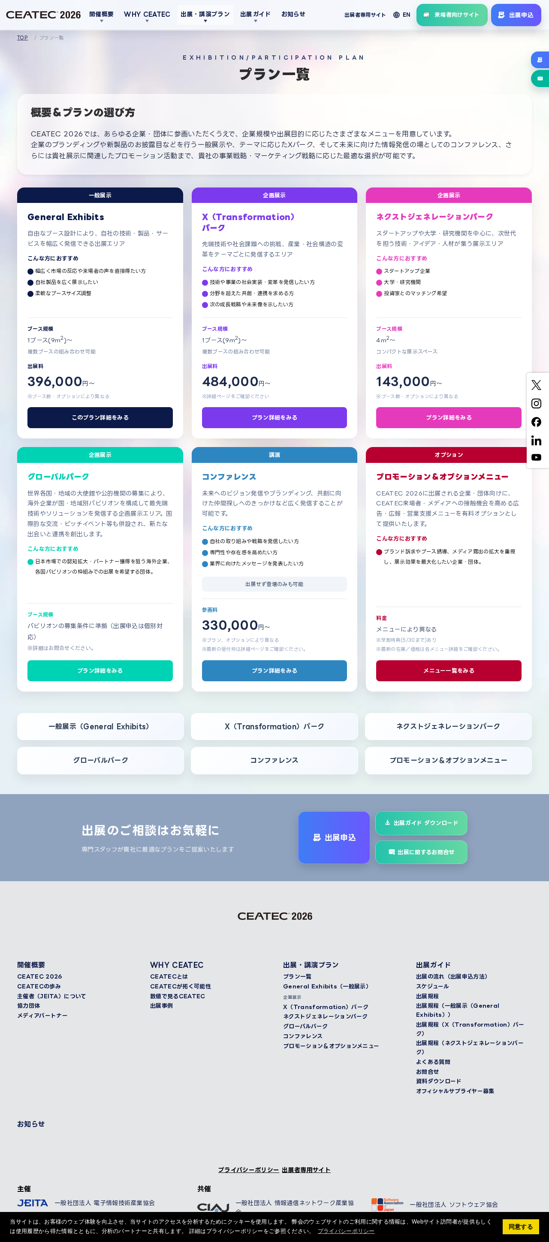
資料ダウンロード (439, 1081)
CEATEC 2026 (39, 976)
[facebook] (536, 422)
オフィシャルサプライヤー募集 (455, 1091)
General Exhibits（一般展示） (327, 986)
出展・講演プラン (205, 14)
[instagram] (536, 403)
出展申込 (521, 15)
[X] (536, 385)
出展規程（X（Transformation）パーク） (470, 1029)
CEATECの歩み (39, 986)
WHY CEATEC (147, 14)
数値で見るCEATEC (177, 996)
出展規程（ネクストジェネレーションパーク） (470, 1047)
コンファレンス (274, 760)
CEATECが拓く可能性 (180, 986)
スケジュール (432, 986)
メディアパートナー (42, 1015)
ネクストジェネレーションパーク (448, 726)
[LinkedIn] (536, 440)
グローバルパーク (100, 760)
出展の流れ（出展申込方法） (453, 976)
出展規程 (427, 996)
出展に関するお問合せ (426, 852)
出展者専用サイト (365, 15)
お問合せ (427, 1072)
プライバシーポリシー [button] (346, 1231)
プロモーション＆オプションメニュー (448, 760)
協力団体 (28, 1006)
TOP (22, 37)
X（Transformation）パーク (274, 726)
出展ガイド (255, 14)
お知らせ (293, 14)
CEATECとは (169, 976)
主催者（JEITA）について (51, 996)
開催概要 (101, 14)
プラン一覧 (297, 976)
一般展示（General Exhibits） (100, 726)
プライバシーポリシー (248, 1169)
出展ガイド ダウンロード (426, 823)
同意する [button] (521, 1226)
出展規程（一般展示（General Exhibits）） (457, 1010)
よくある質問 (433, 1062)
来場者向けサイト (457, 15)
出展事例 (161, 1006)
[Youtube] (536, 457)
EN (407, 15)
